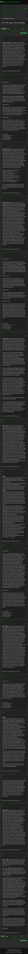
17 (20, 29)
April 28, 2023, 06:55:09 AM (7, 77)
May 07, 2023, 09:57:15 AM (7, 856)
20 (2, 30)
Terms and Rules (13, 949)
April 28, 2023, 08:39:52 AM (7, 146)
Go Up (2, 936)
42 (6, 30)
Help (8, 949)
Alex (3, 75)
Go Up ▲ (19, 949)
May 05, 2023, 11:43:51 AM (7, 777)
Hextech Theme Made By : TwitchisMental (14, 952)
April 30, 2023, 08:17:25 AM (7, 335)
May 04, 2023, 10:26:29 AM (7, 714)
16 (17, 29)
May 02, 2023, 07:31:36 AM (7, 473)
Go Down (3, 28)
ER (3, 37)
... (15, 29)
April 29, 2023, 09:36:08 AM (7, 256)
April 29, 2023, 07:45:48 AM (7, 199)
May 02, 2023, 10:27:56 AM (7, 548)
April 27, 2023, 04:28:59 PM (7, 39)
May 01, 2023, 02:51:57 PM (7, 422)
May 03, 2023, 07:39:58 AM (7, 623)
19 (25, 29)
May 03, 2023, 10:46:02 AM (7, 678)
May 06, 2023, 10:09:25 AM (7, 807)
